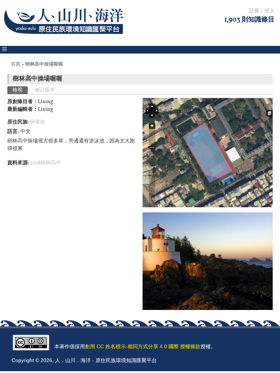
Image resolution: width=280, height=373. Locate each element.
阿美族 (37, 122)
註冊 (254, 11)
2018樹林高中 (45, 163)
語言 (13, 131)
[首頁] (65, 38)
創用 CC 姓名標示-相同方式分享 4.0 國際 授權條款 (143, 346)
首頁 (15, 64)
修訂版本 (45, 90)
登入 (269, 11)
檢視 (20, 90)
